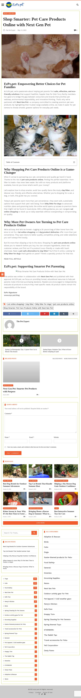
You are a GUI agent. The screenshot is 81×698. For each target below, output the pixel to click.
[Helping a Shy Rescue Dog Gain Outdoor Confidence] (66, 471)
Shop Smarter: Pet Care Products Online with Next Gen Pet (28, 308)
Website (56, 437)
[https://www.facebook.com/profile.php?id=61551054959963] (39, 694)
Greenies (7, 660)
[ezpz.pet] (15, 5)
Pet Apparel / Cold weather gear (15, 642)
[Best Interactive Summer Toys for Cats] (66, 498)
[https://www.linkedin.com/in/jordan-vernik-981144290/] (44, 694)
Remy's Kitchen (9, 601)
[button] (74, 162)
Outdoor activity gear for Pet (14, 615)
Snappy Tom (8, 651)
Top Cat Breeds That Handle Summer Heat (40, 485)
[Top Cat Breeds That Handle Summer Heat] (40, 471)
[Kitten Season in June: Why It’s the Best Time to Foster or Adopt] (15, 498)
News (6, 679)
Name (7, 437)
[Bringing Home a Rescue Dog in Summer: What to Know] (40, 498)
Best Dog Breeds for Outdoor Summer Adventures (15, 485)
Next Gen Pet (9, 13)
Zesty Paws (8, 670)
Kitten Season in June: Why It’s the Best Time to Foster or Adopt (14, 512)
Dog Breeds (7, 480)
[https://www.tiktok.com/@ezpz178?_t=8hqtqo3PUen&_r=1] (42, 694)
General (7, 638)
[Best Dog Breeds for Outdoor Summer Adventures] (15, 471)
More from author (70, 358)
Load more (40, 523)
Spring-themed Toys (11, 633)
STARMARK (8, 665)
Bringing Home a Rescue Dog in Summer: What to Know (39, 512)
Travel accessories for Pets (13, 629)
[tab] (57, 359)
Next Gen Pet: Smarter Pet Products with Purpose (20, 390)
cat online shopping (16, 304)
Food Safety (8, 588)
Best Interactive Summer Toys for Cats (64, 512)
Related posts (57, 358)
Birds (6, 606)
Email (31, 437)
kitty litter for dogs (43, 304)
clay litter (29, 304)
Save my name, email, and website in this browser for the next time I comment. (32, 447)
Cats (56, 508)
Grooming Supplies (10, 619)
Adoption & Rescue (61, 480)
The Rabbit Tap (9, 656)
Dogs (6, 578)
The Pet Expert (22, 321)
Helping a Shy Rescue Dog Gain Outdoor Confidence (65, 485)
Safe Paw (7, 597)
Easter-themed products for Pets (15, 624)
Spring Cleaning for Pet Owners (14, 610)
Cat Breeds (33, 480)
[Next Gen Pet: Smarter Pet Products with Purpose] (21, 372)
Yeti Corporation (10, 647)
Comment (8, 413)
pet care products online (63, 304)
